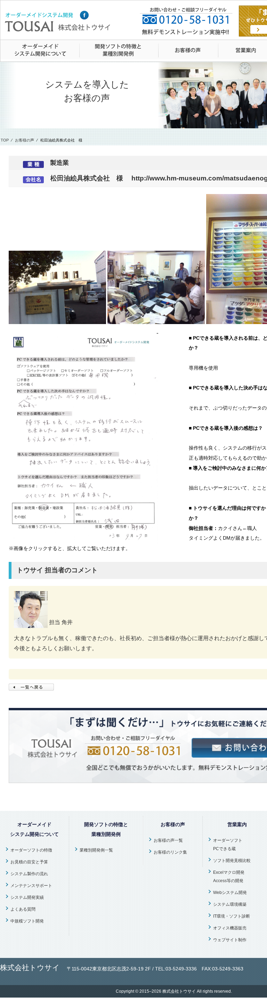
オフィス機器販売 (229, 928)
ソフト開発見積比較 (232, 860)
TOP (5, 140)
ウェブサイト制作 (229, 939)
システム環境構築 (229, 904)
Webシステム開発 (230, 892)
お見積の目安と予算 (29, 862)
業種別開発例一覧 (96, 850)
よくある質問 (22, 909)
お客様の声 (24, 140)
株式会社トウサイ (179, 991)
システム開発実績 (27, 897)
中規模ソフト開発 (27, 921)
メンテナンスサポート (31, 885)
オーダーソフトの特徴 (31, 850)
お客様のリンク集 (170, 852)
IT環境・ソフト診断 (231, 916)
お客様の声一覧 (168, 840)
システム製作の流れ (29, 873)
